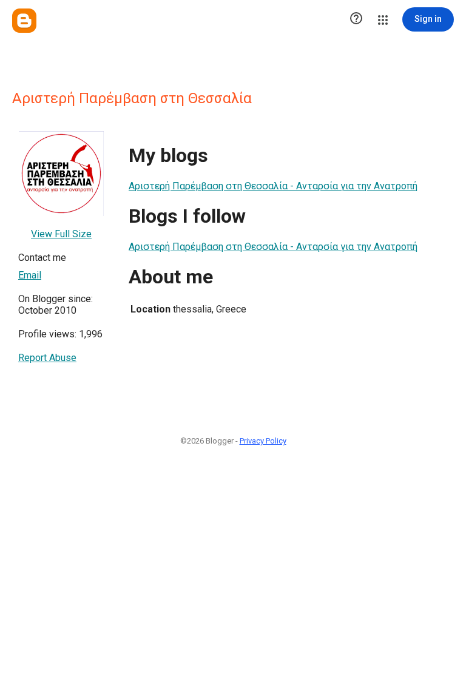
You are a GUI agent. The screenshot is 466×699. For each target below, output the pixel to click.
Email (29, 275)
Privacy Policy (263, 440)
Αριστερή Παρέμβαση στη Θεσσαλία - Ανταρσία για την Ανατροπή (273, 186)
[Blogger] (24, 20)
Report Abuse (47, 357)
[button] (356, 19)
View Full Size (61, 234)
